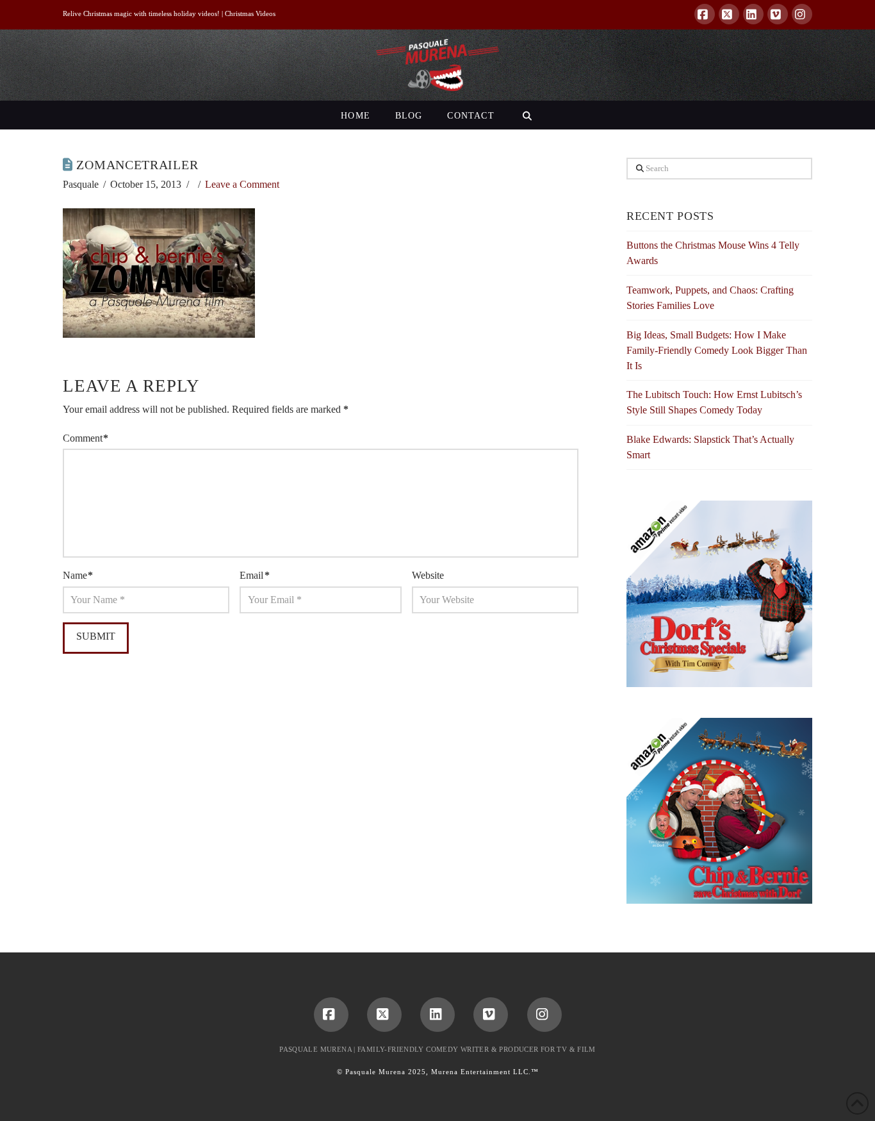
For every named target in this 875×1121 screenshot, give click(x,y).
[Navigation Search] (527, 115)
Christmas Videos (250, 13)
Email (254, 575)
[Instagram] (802, 14)
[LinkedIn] (753, 14)
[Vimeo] (777, 14)
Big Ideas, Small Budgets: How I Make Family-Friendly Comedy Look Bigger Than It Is (716, 350)
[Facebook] (704, 14)
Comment (85, 438)
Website (428, 575)
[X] (729, 14)
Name (78, 575)
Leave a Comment (242, 184)
